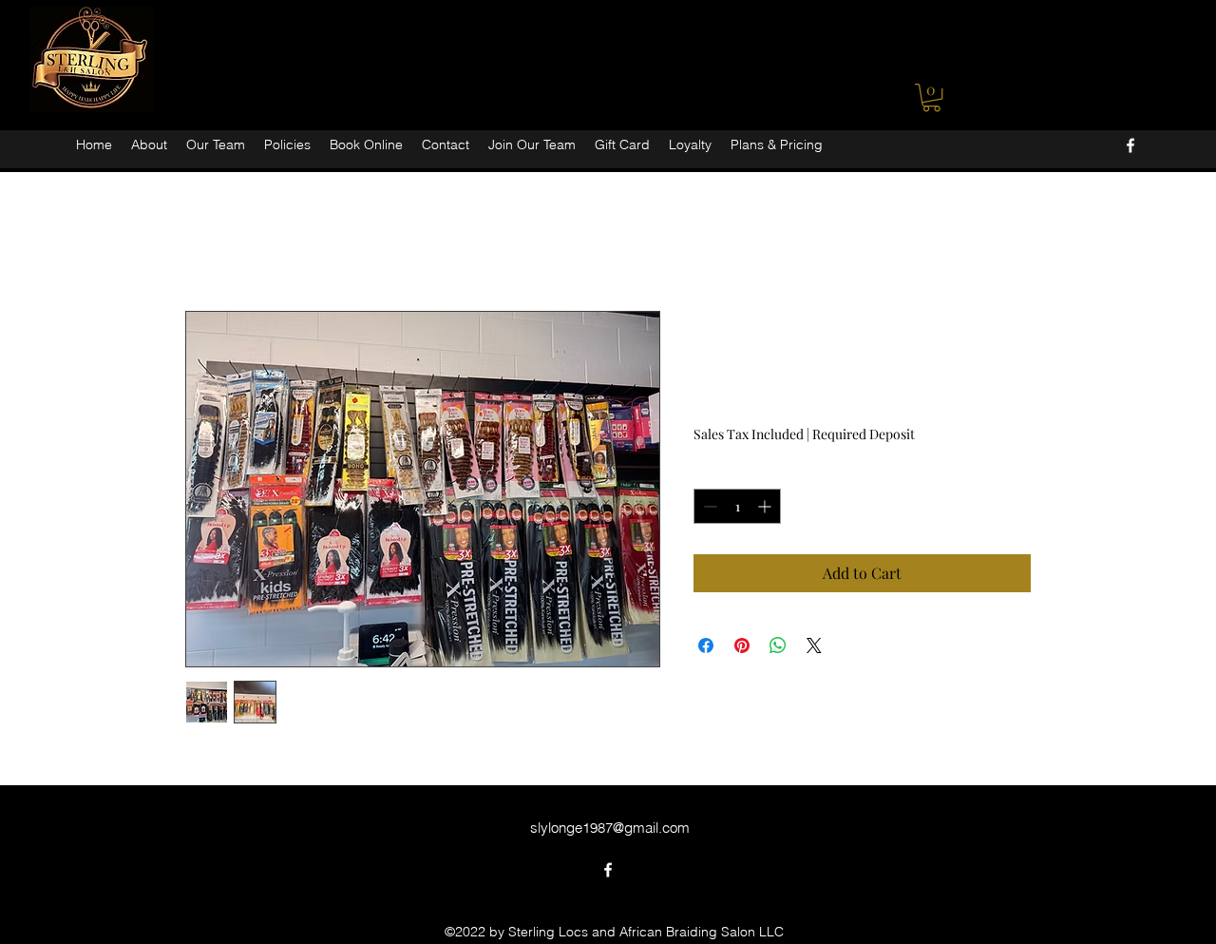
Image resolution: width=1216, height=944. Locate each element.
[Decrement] (708, 506)
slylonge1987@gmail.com (610, 828)
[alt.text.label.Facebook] (1130, 145)
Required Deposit (863, 434)
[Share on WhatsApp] (778, 645)
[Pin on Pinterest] (742, 645)
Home (205, 241)
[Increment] (766, 506)
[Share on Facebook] (705, 645)
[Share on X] (814, 645)
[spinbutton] (737, 506)
